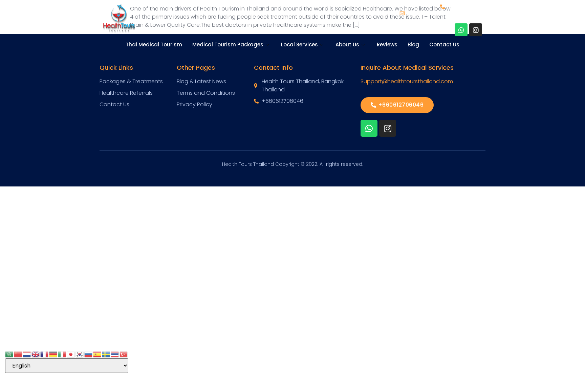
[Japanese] (71, 354)
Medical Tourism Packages (227, 44)
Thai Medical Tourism (154, 44)
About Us (347, 44)
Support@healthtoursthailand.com (407, 81)
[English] (35, 354)
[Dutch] (27, 354)
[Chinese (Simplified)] (18, 354)
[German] (53, 354)
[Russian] (88, 354)
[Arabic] (9, 354)
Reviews (387, 44)
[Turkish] (124, 354)
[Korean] (79, 354)
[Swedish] (106, 354)
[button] (397, 105)
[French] (44, 354)
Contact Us (444, 44)
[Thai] (115, 354)
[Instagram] (475, 29)
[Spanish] (97, 354)
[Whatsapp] (461, 29)
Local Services (299, 44)
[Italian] (62, 354)
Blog (413, 44)
